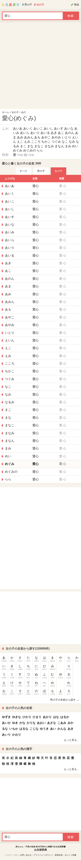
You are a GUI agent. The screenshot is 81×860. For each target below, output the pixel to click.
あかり (47, 716)
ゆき (15, 722)
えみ (27, 141)
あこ (61, 132)
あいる (45, 132)
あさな (51, 722)
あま (8, 286)
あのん (69, 132)
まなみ (49, 146)
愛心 (35, 186)
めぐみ (17, 150)
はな (56, 716)
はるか (64, 716)
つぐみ (56, 141)
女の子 (15, 112)
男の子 (41, 171)
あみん (28, 137)
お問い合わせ (26, 855)
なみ (72, 141)
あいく (28, 128)
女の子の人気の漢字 (19, 748)
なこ (65, 141)
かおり (16, 734)
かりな (31, 722)
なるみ (9, 402)
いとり (66, 137)
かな (22, 722)
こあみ (61, 722)
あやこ (46, 137)
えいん (9, 340)
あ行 (23, 112)
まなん (59, 146)
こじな (34, 728)
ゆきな (16, 716)
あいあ (17, 128)
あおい (41, 722)
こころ (35, 141)
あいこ (38, 128)
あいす (58, 128)
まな (30, 146)
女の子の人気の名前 (19, 707)
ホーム (5, 112)
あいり (35, 132)
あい (53, 728)
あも (37, 137)
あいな (69, 128)
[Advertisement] (40, 66)
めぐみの (29, 150)
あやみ (56, 137)
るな (5, 728)
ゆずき (6, 716)
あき (54, 132)
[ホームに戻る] (10, 4)
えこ (20, 141)
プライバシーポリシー (43, 855)
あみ (20, 137)
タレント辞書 (70, 855)
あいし (48, 128)
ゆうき (44, 728)
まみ (68, 146)
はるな (23, 728)
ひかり (26, 716)
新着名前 (59, 855)
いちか (13, 728)
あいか (6, 722)
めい (75, 146)
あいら (24, 132)
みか (71, 722)
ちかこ (46, 141)
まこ (23, 146)
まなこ (39, 146)
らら (40, 150)
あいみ (9, 232)
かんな (61, 728)
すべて (23, 171)
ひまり (37, 716)
